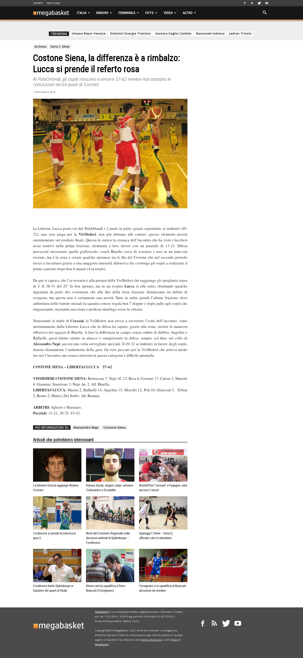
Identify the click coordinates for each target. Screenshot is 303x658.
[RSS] (252, 3)
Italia (81, 13)
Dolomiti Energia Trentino (130, 33)
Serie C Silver (60, 46)
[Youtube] (266, 3)
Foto (149, 13)
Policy (174, 639)
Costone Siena (114, 427)
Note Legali (54, 3)
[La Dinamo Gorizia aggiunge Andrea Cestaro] (57, 465)
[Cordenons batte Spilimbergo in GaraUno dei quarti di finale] (57, 565)
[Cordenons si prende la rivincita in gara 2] (57, 513)
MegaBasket (102, 611)
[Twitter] (259, 3)
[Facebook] (244, 3)
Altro (188, 13)
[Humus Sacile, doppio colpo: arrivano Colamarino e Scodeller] (110, 465)
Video (168, 13)
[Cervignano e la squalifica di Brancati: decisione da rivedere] (163, 565)
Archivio (40, 46)
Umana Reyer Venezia (89, 33)
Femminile (126, 13)
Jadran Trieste (240, 33)
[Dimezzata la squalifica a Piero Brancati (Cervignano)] (110, 565)
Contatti (38, 3)
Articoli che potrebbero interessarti (63, 439)
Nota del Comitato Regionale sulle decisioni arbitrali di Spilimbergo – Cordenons (108, 538)
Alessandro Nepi (85, 427)
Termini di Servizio (151, 639)
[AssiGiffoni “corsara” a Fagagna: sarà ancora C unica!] (163, 465)
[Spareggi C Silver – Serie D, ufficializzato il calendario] (163, 513)
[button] (264, 13)
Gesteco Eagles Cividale (173, 33)
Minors (102, 13)
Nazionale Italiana (210, 33)
